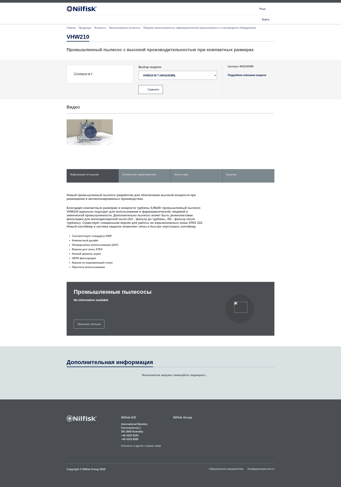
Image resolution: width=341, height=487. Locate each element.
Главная (71, 27)
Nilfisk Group (182, 417)
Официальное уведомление (226, 468)
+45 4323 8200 (129, 439)
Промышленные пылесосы (124, 27)
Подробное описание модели (247, 75)
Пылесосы (100, 27)
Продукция (85, 27)
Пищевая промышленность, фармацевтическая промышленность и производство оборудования (199, 27)
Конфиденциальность (261, 468)
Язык (262, 8)
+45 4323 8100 (129, 435)
